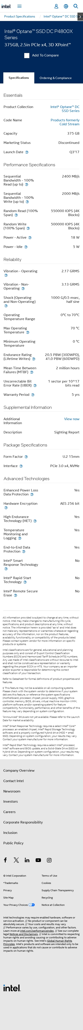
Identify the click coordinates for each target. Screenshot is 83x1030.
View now (71, 419)
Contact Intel (13, 781)
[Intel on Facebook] (5, 861)
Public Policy (13, 843)
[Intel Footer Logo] (12, 988)
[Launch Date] (26, 152)
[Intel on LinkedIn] (27, 861)
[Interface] (21, 466)
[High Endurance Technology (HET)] (35, 521)
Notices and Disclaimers (24, 934)
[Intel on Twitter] (16, 861)
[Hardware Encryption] (6, 507)
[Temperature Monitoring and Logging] (19, 538)
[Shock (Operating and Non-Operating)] (6, 305)
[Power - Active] (29, 237)
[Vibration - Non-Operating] (23, 288)
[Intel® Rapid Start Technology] (25, 582)
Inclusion (10, 833)
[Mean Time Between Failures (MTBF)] (31, 372)
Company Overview (19, 770)
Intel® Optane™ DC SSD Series (64, 109)
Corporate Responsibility (23, 822)
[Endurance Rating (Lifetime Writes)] (33, 359)
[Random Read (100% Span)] (16, 215)
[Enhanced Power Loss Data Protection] (31, 494)
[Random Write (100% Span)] (28, 228)
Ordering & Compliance (56, 78)
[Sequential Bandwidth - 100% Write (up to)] (27, 201)
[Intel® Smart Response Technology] (6, 568)
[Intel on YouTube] (38, 861)
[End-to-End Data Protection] (23, 551)
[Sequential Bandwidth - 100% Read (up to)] (26, 184)
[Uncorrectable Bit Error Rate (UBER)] (35, 385)
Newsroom (11, 791)
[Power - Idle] (25, 247)
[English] (66, 6)
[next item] (80, 17)
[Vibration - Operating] (6, 275)
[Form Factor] (26, 456)
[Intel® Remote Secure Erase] (15, 595)
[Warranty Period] (32, 394)
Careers (9, 812)
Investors (10, 801)
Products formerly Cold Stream (65, 122)
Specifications (19, 78)
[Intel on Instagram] (49, 861)
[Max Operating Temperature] (27, 332)
